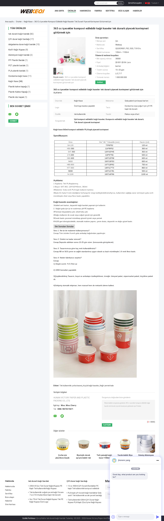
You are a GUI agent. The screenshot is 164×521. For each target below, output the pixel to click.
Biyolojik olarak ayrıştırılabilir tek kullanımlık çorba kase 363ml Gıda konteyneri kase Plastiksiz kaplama (83, 456)
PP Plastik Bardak (16, 60)
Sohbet (100, 82)
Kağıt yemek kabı (107, 386)
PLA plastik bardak (16, 71)
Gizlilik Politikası (28, 518)
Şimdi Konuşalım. (135, 3)
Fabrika (98, 11)
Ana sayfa (59, 11)
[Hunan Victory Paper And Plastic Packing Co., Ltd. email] (11, 114)
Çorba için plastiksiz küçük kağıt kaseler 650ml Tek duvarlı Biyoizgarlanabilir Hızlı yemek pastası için (62, 456)
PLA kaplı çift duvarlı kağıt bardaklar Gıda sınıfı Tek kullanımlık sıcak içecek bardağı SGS (85, 494)
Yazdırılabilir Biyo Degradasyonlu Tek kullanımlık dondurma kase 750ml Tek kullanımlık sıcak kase (125, 456)
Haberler (137, 11)
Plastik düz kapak (16, 97)
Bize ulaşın (123, 11)
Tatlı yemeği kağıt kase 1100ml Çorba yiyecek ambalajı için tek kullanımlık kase (104, 456)
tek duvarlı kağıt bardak (18, 34)
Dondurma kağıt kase (17, 76)
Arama (120, 3)
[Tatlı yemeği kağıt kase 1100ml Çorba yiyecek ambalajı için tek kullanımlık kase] (104, 444)
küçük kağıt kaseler (91, 386)
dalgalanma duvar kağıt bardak (21, 44)
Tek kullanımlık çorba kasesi (70, 386)
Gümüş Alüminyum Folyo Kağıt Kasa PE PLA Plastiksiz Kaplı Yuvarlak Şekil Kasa (146, 456)
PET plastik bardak (16, 65)
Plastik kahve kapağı (17, 86)
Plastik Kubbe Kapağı (18, 92)
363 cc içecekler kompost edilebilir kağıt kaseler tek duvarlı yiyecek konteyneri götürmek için (69, 80)
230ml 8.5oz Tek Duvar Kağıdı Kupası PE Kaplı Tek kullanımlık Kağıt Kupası (45, 487)
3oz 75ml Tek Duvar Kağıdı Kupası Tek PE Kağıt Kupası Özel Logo (46, 500)
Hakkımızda (85, 11)
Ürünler (72, 11)
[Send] (158, 517)
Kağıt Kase (28, 22)
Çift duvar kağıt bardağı (19, 39)
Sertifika (110, 11)
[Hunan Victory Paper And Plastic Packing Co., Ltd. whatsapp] (18, 114)
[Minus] (157, 460)
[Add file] (113, 517)
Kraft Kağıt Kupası (16, 49)
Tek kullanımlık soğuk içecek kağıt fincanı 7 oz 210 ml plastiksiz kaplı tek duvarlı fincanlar (46, 494)
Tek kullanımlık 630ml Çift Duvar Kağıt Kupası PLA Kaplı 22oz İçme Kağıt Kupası (84, 501)
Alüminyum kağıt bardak (19, 55)
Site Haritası (10, 504)
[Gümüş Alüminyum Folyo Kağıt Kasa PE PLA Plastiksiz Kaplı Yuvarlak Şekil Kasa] (146, 444)
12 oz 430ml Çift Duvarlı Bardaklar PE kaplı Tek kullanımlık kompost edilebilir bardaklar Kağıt (83, 487)
